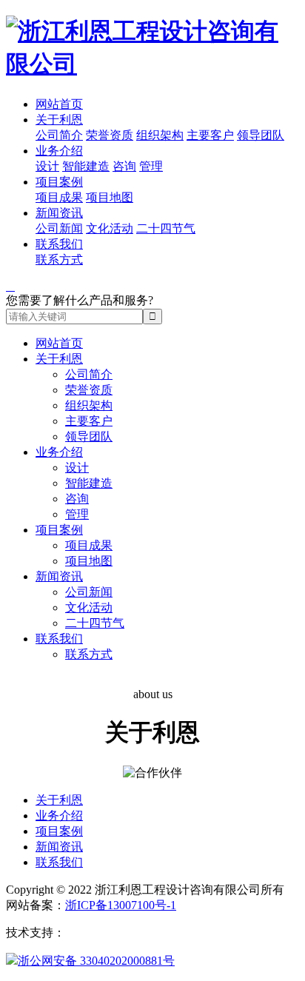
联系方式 (59, 259)
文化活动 (109, 228)
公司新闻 (59, 228)
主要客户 (210, 135)
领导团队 (260, 135)
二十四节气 (165, 228)
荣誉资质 (109, 135)
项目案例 (59, 181)
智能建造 (86, 166)
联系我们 (59, 244)
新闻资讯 (59, 213)
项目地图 (109, 197)
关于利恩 (59, 119)
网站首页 (59, 104)
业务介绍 (59, 150)
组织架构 (160, 135)
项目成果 (59, 197)
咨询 (124, 166)
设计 (47, 166)
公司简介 (59, 135)
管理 (151, 166)
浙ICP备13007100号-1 (120, 905)
